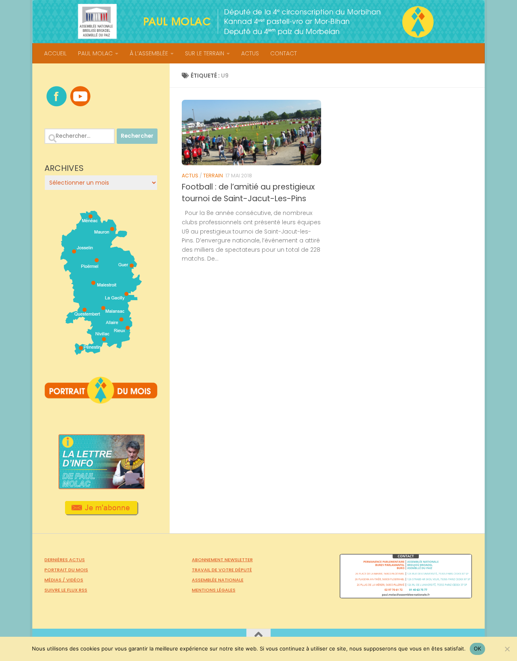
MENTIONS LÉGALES (213, 590)
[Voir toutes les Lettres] (101, 486)
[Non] (507, 649)
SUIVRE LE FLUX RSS (65, 590)
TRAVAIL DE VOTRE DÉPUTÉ (222, 569)
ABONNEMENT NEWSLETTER (222, 559)
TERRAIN (213, 175)
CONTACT (283, 53)
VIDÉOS (74, 580)
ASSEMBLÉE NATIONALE (218, 580)
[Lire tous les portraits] (101, 400)
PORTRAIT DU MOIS (66, 569)
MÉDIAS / (55, 580)
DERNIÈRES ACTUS (64, 559)
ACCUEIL (55, 53)
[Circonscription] (101, 351)
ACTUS (250, 53)
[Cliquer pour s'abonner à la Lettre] (101, 512)
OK (477, 648)
